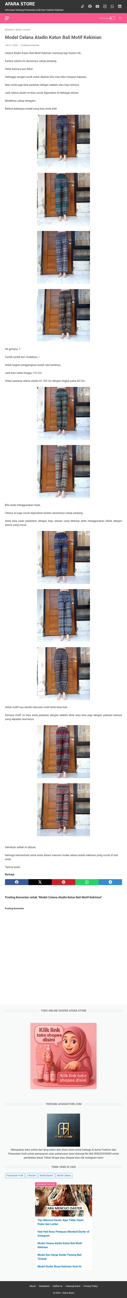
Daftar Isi (57, 1286)
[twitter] (40, 882)
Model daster (46, 1175)
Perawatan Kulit (15, 1175)
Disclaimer (44, 1286)
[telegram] (110, 882)
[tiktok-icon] (82, 6)
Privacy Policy (91, 1286)
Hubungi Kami (73, 1286)
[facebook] (90, 6)
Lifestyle (31, 1175)
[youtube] (97, 6)
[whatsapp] (112, 6)
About (32, 1286)
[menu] (9, 18)
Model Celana (64, 1175)
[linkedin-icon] (119, 6)
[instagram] (105, 6)
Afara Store (20, 4)
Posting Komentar (30, 45)
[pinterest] (63, 882)
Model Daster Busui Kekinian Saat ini (59, 1266)
